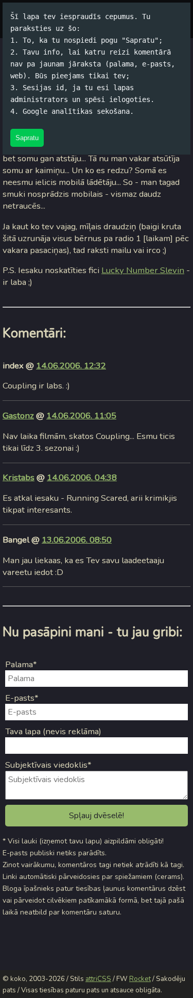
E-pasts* (22, 698)
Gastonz (18, 415)
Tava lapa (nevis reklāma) (53, 731)
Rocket (140, 979)
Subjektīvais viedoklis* (48, 765)
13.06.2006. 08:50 (77, 540)
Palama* (21, 664)
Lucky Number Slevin (142, 270)
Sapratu (27, 138)
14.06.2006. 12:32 (71, 365)
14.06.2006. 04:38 (82, 477)
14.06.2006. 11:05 (81, 415)
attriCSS (98, 979)
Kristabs (18, 477)
